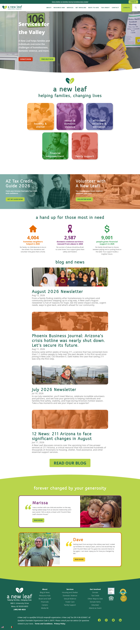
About (49, 7)
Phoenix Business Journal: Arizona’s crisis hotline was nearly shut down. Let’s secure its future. (68, 341)
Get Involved (81, 7)
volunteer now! (84, 199)
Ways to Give (93, 7)
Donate (133, 2)
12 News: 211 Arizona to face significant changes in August (62, 436)
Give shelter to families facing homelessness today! (70, 2)
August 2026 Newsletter (57, 291)
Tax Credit (105, 7)
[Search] (136, 7)
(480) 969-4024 (20, 609)
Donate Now (25, 59)
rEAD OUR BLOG (70, 463)
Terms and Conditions (44, 623)
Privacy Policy (59, 623)
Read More (38, 520)
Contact (115, 7)
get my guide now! (15, 199)
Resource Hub (59, 7)
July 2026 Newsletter (54, 389)
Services (70, 7)
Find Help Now (47, 59)
